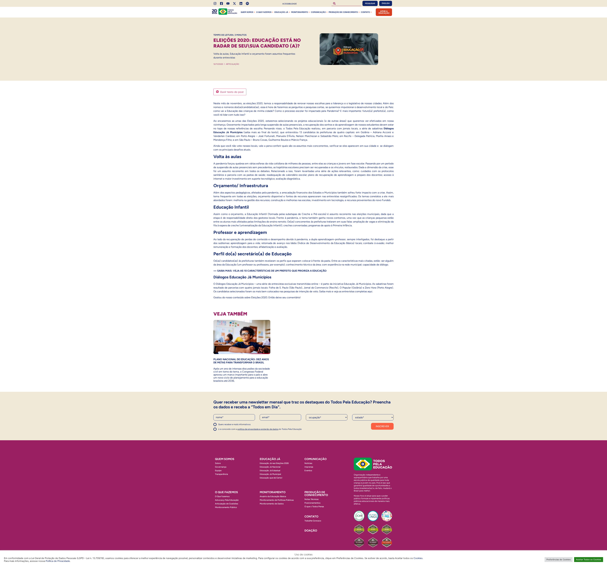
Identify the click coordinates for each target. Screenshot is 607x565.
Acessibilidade (289, 4)
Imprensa (308, 467)
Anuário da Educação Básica (273, 496)
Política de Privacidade (58, 561)
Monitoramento (299, 12)
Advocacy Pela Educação (227, 500)
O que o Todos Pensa (314, 506)
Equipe (218, 470)
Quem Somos (247, 12)
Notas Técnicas (311, 499)
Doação (310, 530)
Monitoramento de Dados (272, 503)
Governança (220, 467)
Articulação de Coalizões (226, 503)
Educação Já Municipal (270, 474)
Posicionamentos (312, 503)
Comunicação (318, 12)
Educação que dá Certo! (271, 478)
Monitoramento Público (226, 507)
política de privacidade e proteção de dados (257, 429)
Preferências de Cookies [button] (558, 559)
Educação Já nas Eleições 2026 (274, 463)
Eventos (308, 470)
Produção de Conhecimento (343, 12)
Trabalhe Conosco (312, 521)
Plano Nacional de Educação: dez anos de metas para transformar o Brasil (241, 361)
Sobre (218, 463)
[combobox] (346, 3)
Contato (365, 12)
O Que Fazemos (222, 496)
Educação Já (281, 12)
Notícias (308, 463)
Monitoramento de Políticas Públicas (277, 500)
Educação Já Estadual (270, 470)
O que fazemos (263, 12)
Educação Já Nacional (270, 467)
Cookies (418, 558)
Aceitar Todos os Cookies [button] (588, 559)
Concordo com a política (224, 426)
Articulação (232, 64)
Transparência (221, 474)
